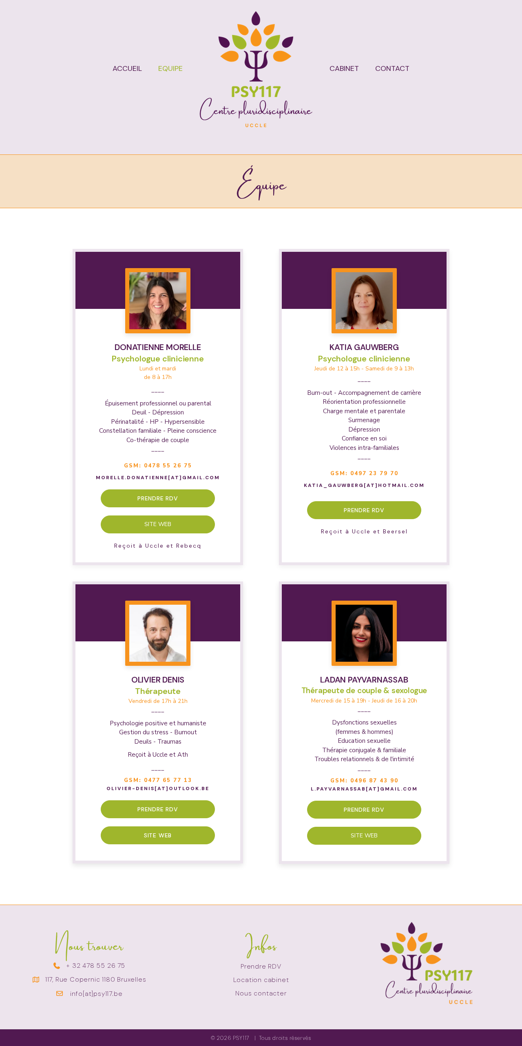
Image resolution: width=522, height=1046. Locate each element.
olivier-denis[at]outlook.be (157, 788)
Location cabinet (261, 980)
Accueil (127, 68)
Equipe (170, 68)
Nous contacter (260, 993)
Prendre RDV (261, 966)
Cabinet (344, 68)
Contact (392, 68)
